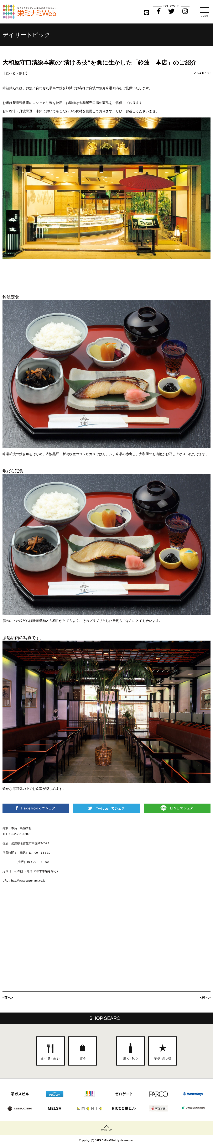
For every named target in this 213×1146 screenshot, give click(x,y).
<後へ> (205, 997)
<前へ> (7, 997)
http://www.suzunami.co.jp (28, 880)
